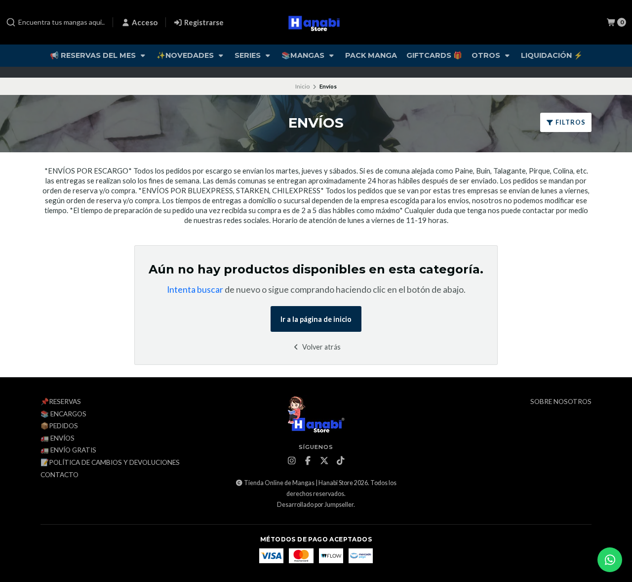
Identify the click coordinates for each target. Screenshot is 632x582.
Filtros (570, 122)
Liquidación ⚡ (552, 55)
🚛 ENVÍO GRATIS (68, 450)
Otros (487, 55)
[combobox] (55, 22)
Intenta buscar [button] (195, 289)
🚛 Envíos (57, 438)
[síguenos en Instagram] (291, 460)
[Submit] (11, 22)
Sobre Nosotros (561, 402)
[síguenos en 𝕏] (324, 460)
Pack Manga (371, 55)
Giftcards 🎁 (434, 55)
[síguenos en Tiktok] (340, 460)
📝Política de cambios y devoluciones (110, 462)
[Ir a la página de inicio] (316, 22)
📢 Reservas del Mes (94, 55)
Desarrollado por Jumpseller (315, 504)
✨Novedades (186, 55)
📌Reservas (60, 402)
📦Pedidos (59, 426)
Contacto (59, 475)
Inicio (302, 86)
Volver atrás (321, 347)
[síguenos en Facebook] (308, 460)
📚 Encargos (63, 414)
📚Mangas (303, 55)
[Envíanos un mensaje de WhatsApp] (609, 559)
